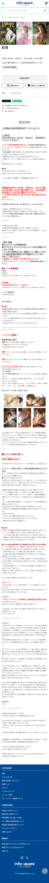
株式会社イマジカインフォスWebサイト (16, 844)
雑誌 (3, 773)
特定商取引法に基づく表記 (12, 817)
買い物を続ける (8, 111)
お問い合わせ (13, 85)
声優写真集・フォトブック (11, 780)
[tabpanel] (24, 33)
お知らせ (5, 851)
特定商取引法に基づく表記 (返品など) (15, 105)
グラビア (5, 788)
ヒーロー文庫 (7, 795)
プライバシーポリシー (9, 828)
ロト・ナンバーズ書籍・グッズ (12, 798)
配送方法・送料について (10, 814)
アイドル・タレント (8, 791)
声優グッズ (6, 784)
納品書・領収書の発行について (13, 824)
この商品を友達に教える (11, 108)
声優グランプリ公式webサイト (13, 847)
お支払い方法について (10, 810)
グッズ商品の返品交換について (13, 821)
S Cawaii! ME (7, 777)
